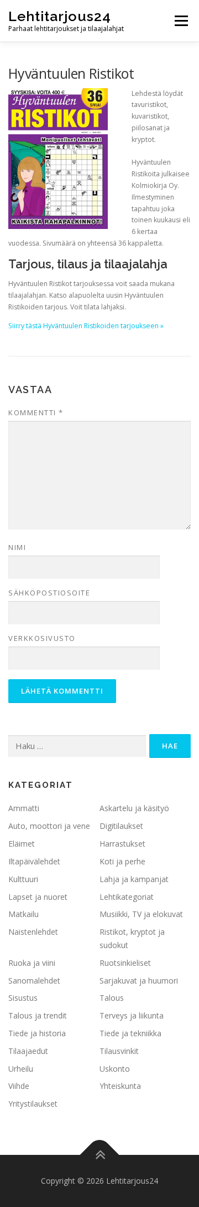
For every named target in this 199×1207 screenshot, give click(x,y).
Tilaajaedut (28, 1051)
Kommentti (36, 412)
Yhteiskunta (120, 1086)
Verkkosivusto (42, 638)
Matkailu (23, 914)
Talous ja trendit (37, 1015)
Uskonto (115, 1068)
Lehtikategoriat (127, 897)
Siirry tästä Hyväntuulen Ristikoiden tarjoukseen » (86, 325)
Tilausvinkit (119, 1051)
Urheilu (20, 1068)
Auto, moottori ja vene (49, 826)
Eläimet (21, 843)
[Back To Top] (99, 1155)
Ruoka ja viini (31, 963)
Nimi (17, 547)
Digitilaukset (121, 826)
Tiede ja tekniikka (130, 1033)
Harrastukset (122, 843)
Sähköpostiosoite (49, 593)
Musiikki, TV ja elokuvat (141, 914)
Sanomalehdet (34, 980)
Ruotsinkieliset (125, 963)
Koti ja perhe (122, 861)
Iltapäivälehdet (34, 861)
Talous (112, 997)
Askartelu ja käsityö (134, 808)
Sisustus (23, 997)
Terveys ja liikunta (132, 1015)
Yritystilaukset (32, 1103)
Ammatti (23, 808)
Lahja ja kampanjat (134, 879)
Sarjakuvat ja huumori (139, 980)
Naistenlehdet (33, 931)
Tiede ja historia (37, 1033)
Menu (180, 21)
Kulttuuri (23, 879)
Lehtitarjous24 (59, 16)
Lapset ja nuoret (37, 897)
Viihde (18, 1086)
